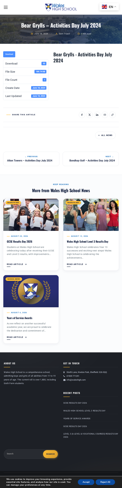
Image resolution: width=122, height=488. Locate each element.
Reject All (105, 482)
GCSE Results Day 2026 (19, 241)
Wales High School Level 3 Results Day (87, 241)
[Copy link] (112, 115)
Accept (86, 482)
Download (9, 54)
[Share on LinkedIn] (97, 115)
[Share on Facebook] (82, 115)
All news (107, 135)
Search (10, 453)
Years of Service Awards (19, 318)
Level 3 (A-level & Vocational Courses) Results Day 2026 (90, 435)
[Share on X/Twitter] (89, 115)
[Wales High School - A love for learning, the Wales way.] (61, 7)
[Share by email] (105, 115)
